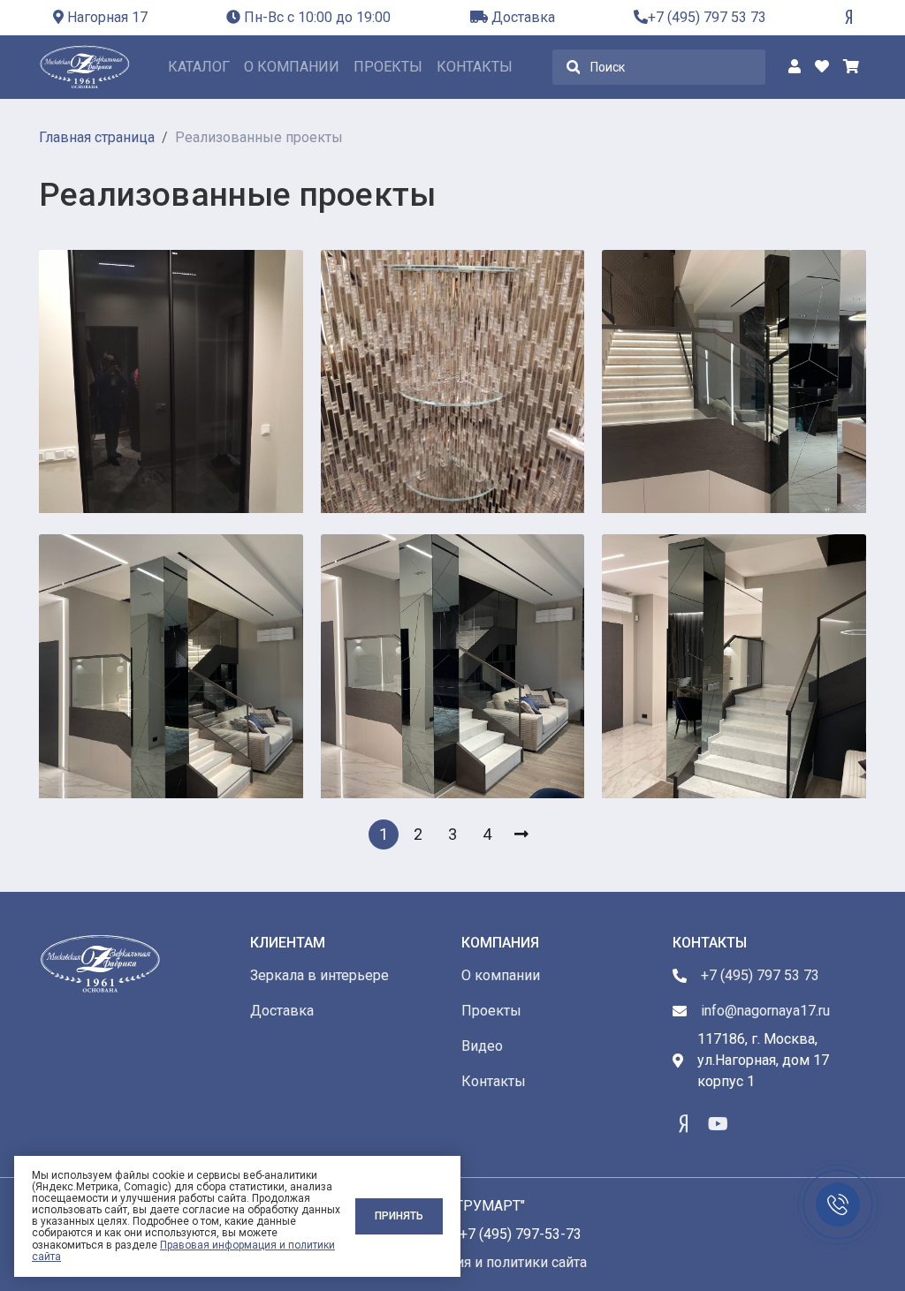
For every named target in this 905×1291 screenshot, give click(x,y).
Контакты (475, 66)
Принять (399, 1216)
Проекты (388, 66)
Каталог (199, 66)
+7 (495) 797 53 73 (707, 17)
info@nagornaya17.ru (765, 1010)
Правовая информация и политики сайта (183, 1251)
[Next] (521, 834)
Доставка (521, 17)
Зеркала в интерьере (319, 975)
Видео (482, 1046)
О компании (291, 66)
